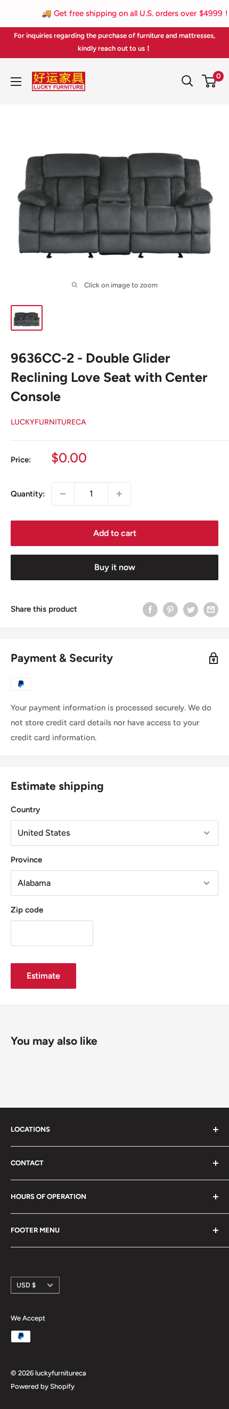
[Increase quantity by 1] (119, 494)
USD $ (26, 1285)
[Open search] (187, 81)
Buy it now (114, 567)
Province (26, 859)
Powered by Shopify (43, 1386)
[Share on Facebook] (150, 609)
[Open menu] (16, 81)
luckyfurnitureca (48, 422)
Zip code (27, 910)
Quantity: (28, 494)
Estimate (43, 976)
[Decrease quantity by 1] (63, 494)
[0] (209, 81)
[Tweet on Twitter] (190, 609)
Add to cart (114, 533)
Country (25, 809)
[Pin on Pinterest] (170, 609)
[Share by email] (210, 609)
